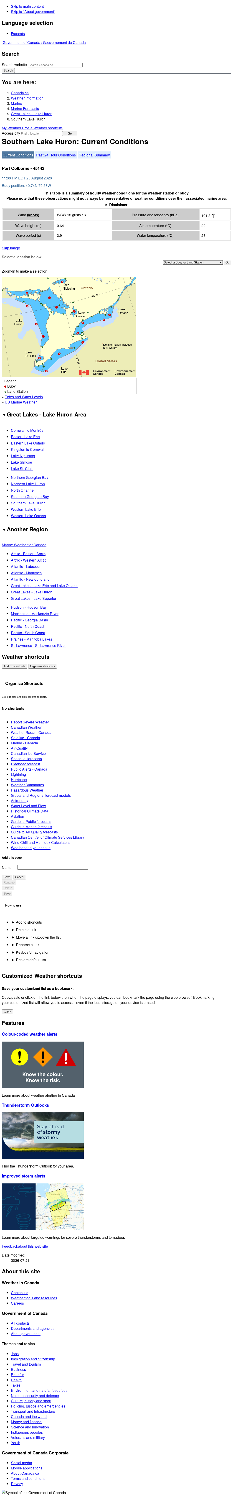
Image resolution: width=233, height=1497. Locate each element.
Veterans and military (28, 1437)
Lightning (18, 774)
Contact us (19, 1292)
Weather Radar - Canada (31, 732)
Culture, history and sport (31, 1400)
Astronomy (19, 800)
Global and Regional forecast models (41, 795)
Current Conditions (18, 155)
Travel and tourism (26, 1364)
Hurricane (19, 779)
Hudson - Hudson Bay (29, 607)
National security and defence (35, 1395)
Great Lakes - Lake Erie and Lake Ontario (44, 585)
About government (26, 1333)
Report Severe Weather (30, 722)
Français (18, 33)
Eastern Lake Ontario (28, 443)
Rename (9, 882)
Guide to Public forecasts (31, 821)
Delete (8, 888)
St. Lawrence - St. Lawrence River (38, 645)
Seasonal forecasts (26, 758)
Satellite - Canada (25, 737)
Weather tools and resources (34, 1297)
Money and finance (26, 1421)
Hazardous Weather (27, 790)
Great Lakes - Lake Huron (31, 113)
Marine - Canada (24, 743)
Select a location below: (22, 256)
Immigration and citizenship (33, 1359)
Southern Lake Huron (28, 503)
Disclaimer (118, 204)
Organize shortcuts (42, 666)
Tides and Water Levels (24, 396)
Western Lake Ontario (28, 515)
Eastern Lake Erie (25, 436)
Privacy (17, 1483)
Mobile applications (26, 1468)
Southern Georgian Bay (30, 496)
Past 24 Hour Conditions (56, 155)
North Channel (23, 490)
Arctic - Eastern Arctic (28, 553)
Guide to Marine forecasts (31, 826)
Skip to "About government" (33, 11)
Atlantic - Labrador (26, 566)
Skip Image (11, 247)
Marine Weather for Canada (24, 544)
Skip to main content (27, 6)
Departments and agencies (32, 1328)
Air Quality (19, 748)
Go (70, 133)
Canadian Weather (26, 727)
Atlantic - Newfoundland (30, 579)
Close (7, 1012)
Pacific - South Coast (28, 632)
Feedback (25, 1246)
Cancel (19, 877)
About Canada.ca (25, 1473)
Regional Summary (94, 155)
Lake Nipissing (23, 455)
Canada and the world (29, 1416)
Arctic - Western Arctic (28, 560)
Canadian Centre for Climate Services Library (47, 837)
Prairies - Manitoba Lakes (31, 639)
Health (16, 1379)
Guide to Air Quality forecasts (34, 832)
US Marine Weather (21, 402)
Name (7, 867)
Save (7, 877)
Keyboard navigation (32, 952)
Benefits (17, 1374)
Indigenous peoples (27, 1432)
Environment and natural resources (39, 1390)
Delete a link (26, 929)
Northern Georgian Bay (29, 477)
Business (18, 1369)
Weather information (27, 98)
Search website (14, 64)
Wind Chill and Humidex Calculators (40, 842)
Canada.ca (20, 92)
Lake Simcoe (21, 462)
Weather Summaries (27, 784)
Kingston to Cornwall (28, 449)
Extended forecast (25, 763)
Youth (15, 1442)
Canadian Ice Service (28, 753)
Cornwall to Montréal (27, 430)
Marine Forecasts (25, 108)
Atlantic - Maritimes (26, 572)
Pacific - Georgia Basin (29, 620)
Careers (17, 1303)
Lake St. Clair (22, 468)
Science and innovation (30, 1427)
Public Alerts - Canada (29, 769)
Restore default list (31, 959)
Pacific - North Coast (27, 626)
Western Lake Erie (26, 509)
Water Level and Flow (28, 805)
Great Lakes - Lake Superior (33, 598)
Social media (21, 1462)
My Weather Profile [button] (17, 127)
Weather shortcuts (48, 127)
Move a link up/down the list (38, 937)
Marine (16, 103)
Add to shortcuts (14, 666)
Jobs (15, 1353)
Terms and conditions (28, 1478)
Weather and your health (31, 847)
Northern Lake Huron (28, 483)
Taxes (15, 1385)
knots (33, 214)
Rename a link (27, 944)
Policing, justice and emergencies (38, 1406)
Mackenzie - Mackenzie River (34, 613)
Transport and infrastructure (33, 1411)
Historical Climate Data (29, 811)
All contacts (20, 1323)
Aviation (17, 816)
